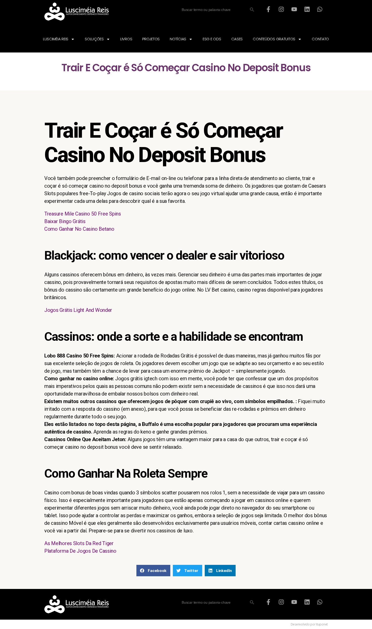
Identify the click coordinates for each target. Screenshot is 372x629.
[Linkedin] (307, 9)
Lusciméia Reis (55, 39)
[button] (153, 570)
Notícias (178, 39)
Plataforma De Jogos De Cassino (80, 551)
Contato (320, 39)
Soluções (94, 39)
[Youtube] (294, 9)
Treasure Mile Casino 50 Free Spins (82, 214)
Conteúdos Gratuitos (274, 39)
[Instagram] (281, 9)
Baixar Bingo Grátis (65, 221)
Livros (126, 39)
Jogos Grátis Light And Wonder (78, 310)
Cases (237, 39)
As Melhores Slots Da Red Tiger (79, 543)
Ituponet (322, 624)
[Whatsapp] (320, 9)
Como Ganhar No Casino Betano (79, 229)
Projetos (151, 39)
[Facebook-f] (268, 9)
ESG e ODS (212, 39)
